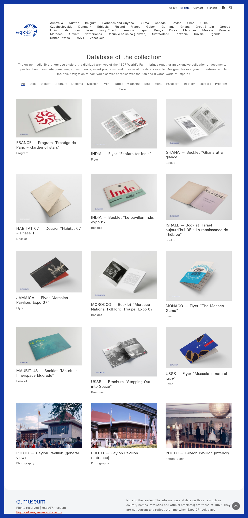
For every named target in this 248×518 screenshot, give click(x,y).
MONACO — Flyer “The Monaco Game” (195, 308)
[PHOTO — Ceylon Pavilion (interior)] (199, 425)
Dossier (92, 84)
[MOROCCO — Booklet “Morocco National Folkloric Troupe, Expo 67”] (124, 275)
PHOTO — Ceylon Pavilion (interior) (197, 452)
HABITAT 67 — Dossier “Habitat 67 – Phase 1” (48, 230)
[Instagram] (230, 7)
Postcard (205, 84)
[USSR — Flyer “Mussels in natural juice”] (199, 348)
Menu (158, 84)
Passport (172, 84)
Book (32, 84)
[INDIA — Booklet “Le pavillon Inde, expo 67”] (124, 193)
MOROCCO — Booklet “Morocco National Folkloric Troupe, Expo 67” (123, 306)
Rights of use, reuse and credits (39, 512)
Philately (189, 84)
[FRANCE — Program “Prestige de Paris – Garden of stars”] (49, 118)
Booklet (45, 84)
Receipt (124, 89)
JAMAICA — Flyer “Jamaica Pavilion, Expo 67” (42, 300)
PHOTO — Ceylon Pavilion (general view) (47, 455)
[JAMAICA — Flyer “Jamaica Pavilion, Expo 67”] (49, 271)
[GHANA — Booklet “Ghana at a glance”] (199, 123)
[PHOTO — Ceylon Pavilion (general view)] (49, 425)
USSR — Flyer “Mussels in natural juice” (196, 376)
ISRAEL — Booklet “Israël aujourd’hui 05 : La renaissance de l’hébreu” (197, 230)
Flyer (105, 84)
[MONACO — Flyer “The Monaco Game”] (199, 276)
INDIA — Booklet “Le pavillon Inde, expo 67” (122, 219)
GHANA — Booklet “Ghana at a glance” (194, 154)
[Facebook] (223, 7)
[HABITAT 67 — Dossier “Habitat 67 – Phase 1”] (49, 198)
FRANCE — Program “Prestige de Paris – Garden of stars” (46, 145)
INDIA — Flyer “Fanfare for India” (121, 153)
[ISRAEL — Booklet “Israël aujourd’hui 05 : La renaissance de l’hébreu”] (199, 197)
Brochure (60, 84)
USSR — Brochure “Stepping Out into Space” (120, 384)
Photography (25, 463)
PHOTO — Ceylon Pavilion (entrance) (114, 455)
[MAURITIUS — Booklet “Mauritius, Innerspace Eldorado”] (49, 346)
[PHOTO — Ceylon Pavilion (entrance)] (124, 425)
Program (221, 84)
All (23, 84)
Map (147, 84)
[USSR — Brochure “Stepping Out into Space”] (124, 352)
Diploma (77, 84)
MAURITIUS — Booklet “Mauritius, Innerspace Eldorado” (47, 373)
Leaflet (118, 84)
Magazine (133, 84)
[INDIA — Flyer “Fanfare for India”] (124, 124)
